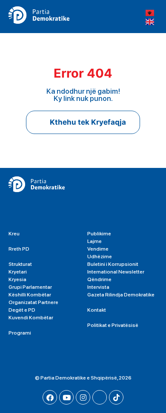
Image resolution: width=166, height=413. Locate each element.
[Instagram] (83, 397)
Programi (20, 333)
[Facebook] (50, 397)
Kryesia (17, 279)
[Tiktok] (116, 397)
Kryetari (18, 272)
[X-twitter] (99, 397)
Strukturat (20, 264)
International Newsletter (115, 272)
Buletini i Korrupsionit (112, 264)
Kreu (14, 234)
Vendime (98, 249)
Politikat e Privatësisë (112, 325)
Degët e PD (22, 310)
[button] (120, 17)
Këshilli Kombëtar (30, 295)
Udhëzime (99, 257)
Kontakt (96, 310)
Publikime (99, 234)
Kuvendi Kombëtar (31, 318)
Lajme (94, 241)
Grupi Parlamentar (30, 287)
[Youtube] (66, 397)
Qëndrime (99, 279)
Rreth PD (19, 249)
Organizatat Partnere (33, 302)
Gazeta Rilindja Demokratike (121, 295)
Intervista (98, 287)
